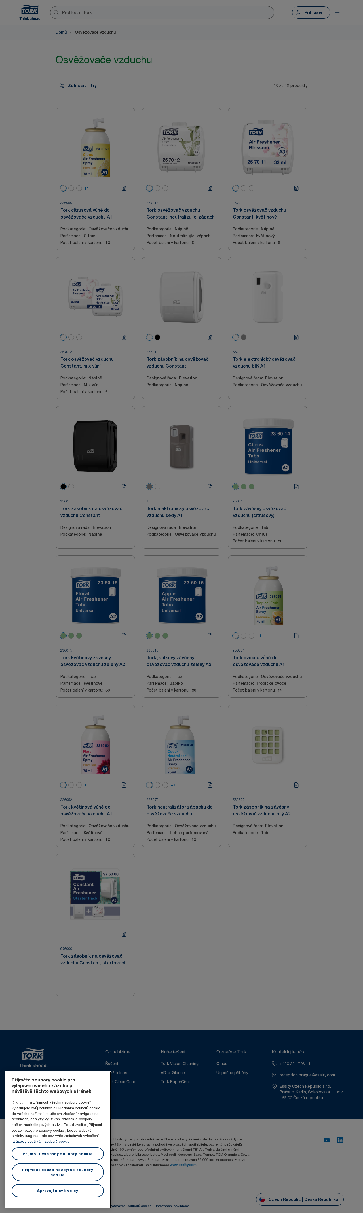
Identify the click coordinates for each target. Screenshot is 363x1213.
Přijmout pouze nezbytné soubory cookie (57, 1172)
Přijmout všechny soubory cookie (58, 1153)
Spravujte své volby (57, 1190)
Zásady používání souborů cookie (41, 1141)
